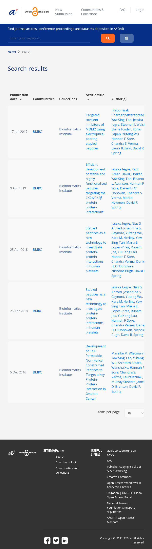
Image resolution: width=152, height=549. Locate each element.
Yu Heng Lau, (128, 252)
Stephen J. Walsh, (133, 124)
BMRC (37, 131)
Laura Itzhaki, (122, 148)
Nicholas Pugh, (123, 271)
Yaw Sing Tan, (122, 120)
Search (60, 456)
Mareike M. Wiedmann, (128, 353)
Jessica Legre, (121, 287)
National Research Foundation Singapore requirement (121, 507)
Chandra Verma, (123, 261)
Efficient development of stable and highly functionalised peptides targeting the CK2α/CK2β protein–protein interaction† (96, 188)
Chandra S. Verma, (125, 143)
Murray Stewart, (123, 382)
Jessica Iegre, (121, 169)
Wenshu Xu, (120, 367)
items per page (108, 412)
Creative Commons (119, 477)
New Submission (63, 12)
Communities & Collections (92, 12)
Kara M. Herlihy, (123, 238)
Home (12, 51)
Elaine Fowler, (122, 129)
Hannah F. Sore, (123, 139)
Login (140, 10)
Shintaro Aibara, (130, 363)
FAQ (122, 10)
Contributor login (66, 462)
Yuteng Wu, (131, 134)
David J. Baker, (132, 174)
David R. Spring (132, 334)
